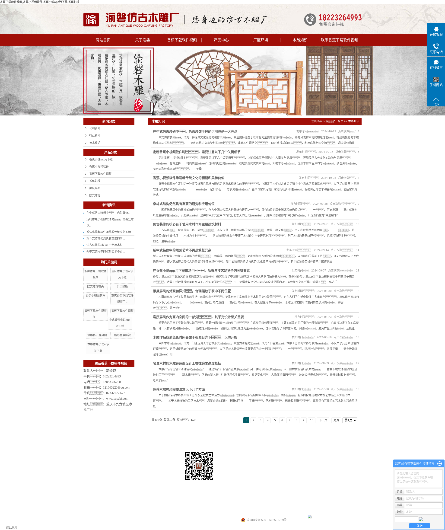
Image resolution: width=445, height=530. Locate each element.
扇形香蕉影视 (122, 335)
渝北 (248, 505)
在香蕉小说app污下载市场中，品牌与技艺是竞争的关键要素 (201, 270)
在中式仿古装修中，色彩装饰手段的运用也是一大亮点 (195, 131)
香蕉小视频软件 (99, 166)
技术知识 (94, 142)
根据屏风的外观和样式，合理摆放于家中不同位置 (192, 291)
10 (311, 420)
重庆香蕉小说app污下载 (302, 484)
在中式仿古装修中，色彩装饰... (108, 212)
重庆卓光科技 (273, 512)
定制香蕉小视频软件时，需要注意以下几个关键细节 (197, 152)
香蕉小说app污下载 (101, 159)
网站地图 (11, 528)
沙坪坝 (235, 505)
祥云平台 (238, 512)
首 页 (340, 121)
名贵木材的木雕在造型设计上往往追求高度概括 (187, 363)
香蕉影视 (94, 181)
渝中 (242, 505)
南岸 (273, 505)
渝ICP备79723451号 (203, 512)
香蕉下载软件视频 (182, 40)
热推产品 (195, 505)
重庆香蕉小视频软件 (274, 484)
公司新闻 (94, 128)
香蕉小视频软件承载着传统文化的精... (109, 232)
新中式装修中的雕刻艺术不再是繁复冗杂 (182, 250)
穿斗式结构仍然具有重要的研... (105, 238)
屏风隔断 (94, 188)
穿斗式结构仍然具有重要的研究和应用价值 (184, 204)
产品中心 (221, 40)
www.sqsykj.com (117, 398)
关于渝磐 (142, 40)
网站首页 (103, 40)
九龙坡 (265, 505)
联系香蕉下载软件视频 (339, 40)
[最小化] (439, 463)
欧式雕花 (94, 195)
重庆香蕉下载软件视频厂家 (334, 484)
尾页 (336, 420)
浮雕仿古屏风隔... (98, 335)
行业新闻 (94, 135)
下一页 (323, 420)
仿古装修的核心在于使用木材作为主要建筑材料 (187, 224)
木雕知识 (300, 40)
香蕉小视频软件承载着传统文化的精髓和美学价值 (188, 178)
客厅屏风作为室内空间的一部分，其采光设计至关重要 (198, 317)
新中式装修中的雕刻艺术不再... (105, 251)
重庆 (227, 505)
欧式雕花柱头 (95, 286)
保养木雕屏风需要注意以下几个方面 (179, 389)
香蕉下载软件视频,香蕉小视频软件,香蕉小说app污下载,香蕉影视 (39, 2)
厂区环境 (260, 40)
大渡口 (256, 505)
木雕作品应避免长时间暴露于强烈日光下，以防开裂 (195, 337)
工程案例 (274, 440)
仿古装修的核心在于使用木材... (105, 245)
